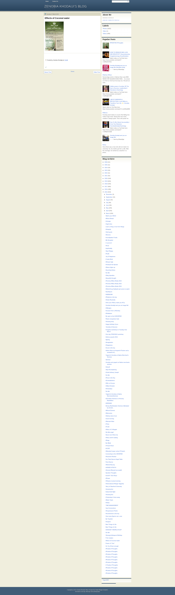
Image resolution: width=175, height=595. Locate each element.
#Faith (107, 253)
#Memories (109, 413)
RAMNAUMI (109, 294)
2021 (106, 175)
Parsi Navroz (109, 462)
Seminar (108, 359)
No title (108, 272)
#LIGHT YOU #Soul (111, 475)
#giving (108, 339)
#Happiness (109, 345)
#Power (108, 478)
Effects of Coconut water (57, 18)
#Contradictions (110, 380)
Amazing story (110, 321)
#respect (108, 521)
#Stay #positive (110, 275)
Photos (105, 28)
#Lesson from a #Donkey (113, 310)
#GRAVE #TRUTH (111, 467)
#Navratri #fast (110, 421)
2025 (106, 165)
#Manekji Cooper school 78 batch (115, 451)
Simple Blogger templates (101, 590)
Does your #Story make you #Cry (115, 302)
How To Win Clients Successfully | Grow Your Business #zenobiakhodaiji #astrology (119, 124)
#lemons (108, 235)
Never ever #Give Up (112, 435)
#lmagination (109, 342)
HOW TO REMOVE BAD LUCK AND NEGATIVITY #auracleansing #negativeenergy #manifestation (120, 54)
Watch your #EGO (111, 216)
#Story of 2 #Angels (111, 429)
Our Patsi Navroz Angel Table (114, 459)
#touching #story (110, 270)
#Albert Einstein (110, 386)
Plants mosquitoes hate (112, 319)
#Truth (107, 426)
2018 (106, 183)
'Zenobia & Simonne (111, 327)
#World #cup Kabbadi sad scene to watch (118, 289)
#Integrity (108, 229)
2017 (106, 186)
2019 (106, 181)
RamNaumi (109, 291)
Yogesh (105, 580)
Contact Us (55, 1)
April (107, 210)
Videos (105, 33)
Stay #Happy (109, 251)
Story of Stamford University (114, 486)
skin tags (83, 591)
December (109, 194)
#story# (108, 367)
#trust (107, 245)
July (107, 202)
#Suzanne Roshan (111, 456)
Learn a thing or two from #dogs (115, 226)
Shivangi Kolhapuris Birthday (114, 535)
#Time (107, 424)
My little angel (110, 432)
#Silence (105, 112)
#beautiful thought (111, 278)
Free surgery (109, 538)
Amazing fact (109, 489)
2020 (106, 178)
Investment (78, 591)
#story (104, 144)
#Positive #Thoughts (111, 548)
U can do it (109, 243)
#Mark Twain (109, 500)
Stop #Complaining (111, 369)
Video (104, 31)
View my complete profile (111, 20)
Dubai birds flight (110, 492)
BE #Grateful (109, 240)
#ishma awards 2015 (112, 337)
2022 (106, 173)
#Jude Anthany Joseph (112, 372)
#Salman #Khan (107, 75)
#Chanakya (109, 388)
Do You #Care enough (112, 546)
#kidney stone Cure (111, 416)
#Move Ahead (110, 218)
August (108, 200)
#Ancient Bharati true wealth (114, 470)
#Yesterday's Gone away (113, 497)
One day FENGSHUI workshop (114, 334)
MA (108, 580)
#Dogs (107, 440)
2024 (106, 167)
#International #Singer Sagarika (115, 483)
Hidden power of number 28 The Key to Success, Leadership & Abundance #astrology (119, 88)
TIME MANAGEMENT (112, 505)
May (107, 208)
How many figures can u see (114, 516)
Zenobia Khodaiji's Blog (65, 6)
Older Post (97, 72)
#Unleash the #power (112, 264)
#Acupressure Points (112, 511)
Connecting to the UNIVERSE (114, 454)
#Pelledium (109, 313)
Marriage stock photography (93, 591)
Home (47, 1)
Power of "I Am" (110, 543)
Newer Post (47, 72)
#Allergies (108, 308)
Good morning (110, 418)
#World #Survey (110, 464)
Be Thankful (109, 519)
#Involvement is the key (112, 513)
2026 (106, 162)
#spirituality (109, 248)
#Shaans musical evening (113, 481)
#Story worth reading (112, 437)
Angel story (109, 224)
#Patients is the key (111, 297)
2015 (106, 192)
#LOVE (108, 448)
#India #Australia (110, 300)
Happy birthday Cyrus (112, 324)
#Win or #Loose (110, 383)
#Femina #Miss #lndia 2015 (114, 281)
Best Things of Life (111, 524)
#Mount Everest (110, 410)
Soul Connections (111, 508)
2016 (106, 189)
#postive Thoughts (111, 473)
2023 (106, 170)
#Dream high (109, 262)
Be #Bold (108, 443)
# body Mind (109, 259)
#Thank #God (110, 445)
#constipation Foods (111, 237)
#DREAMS (109, 403)
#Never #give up (110, 267)
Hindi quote (109, 232)
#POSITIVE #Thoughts (116, 43)
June (107, 205)
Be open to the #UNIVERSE (114, 316)
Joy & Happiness (110, 256)
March (108, 213)
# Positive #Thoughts (112, 565)
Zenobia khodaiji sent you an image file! (117, 305)
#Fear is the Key (110, 378)
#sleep (107, 502)
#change (108, 221)
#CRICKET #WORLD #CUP (113, 529)
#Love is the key (110, 348)
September (109, 197)
